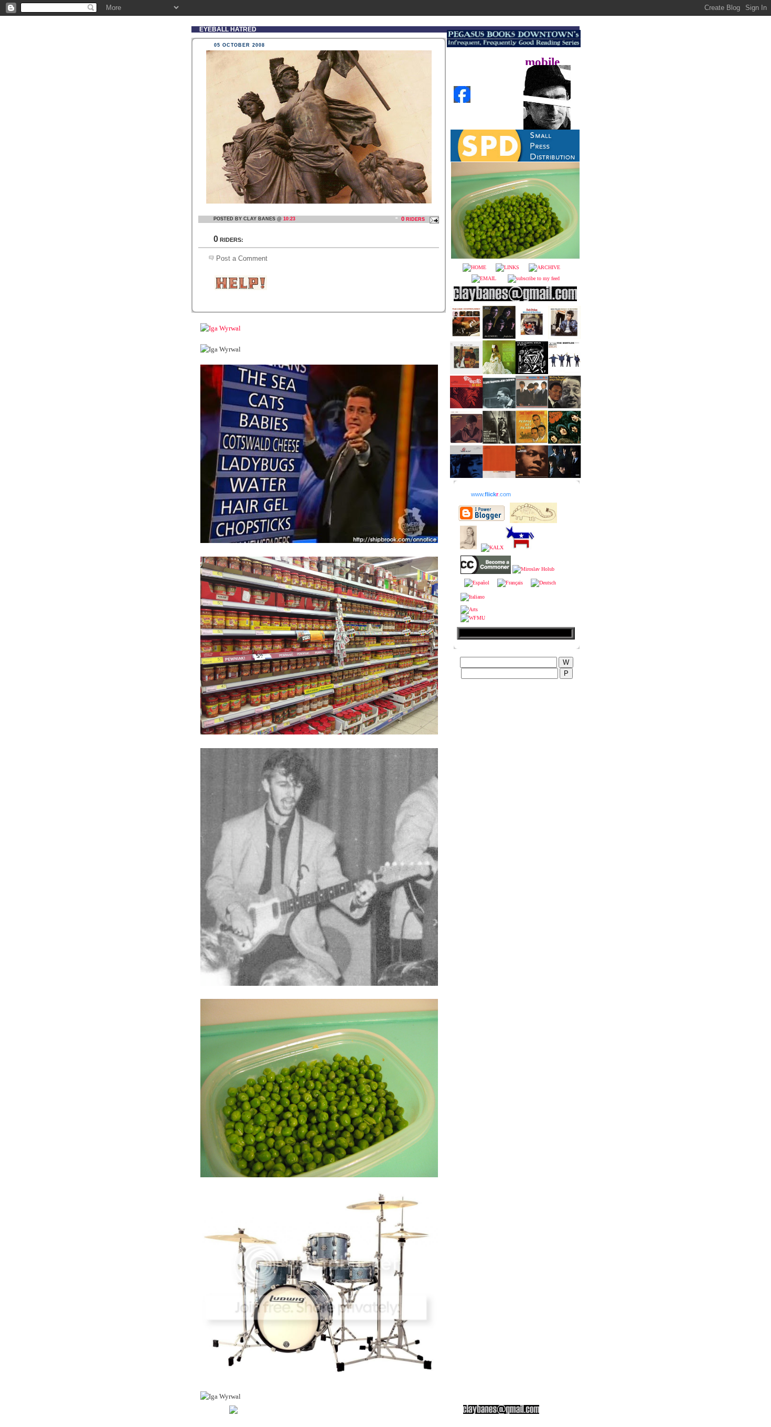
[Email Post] (432, 219)
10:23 (289, 218)
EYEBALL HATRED (227, 29)
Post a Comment (241, 258)
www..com (491, 494)
